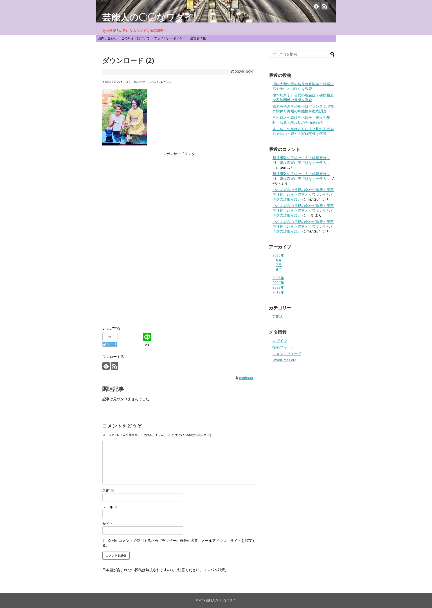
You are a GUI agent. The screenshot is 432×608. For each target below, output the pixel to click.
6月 (279, 270)
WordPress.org (284, 360)
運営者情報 (198, 38)
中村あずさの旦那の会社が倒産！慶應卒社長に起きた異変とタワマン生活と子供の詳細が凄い (303, 194)
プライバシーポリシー (170, 38)
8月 (279, 260)
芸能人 (277, 316)
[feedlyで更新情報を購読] (316, 6)
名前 (108, 490)
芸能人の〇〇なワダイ (148, 17)
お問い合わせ (107, 38)
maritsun (246, 378)
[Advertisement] (178, 188)
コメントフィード (286, 354)
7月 (279, 265)
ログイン (279, 341)
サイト (107, 524)
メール (110, 507)
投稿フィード (283, 347)
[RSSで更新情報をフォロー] (324, 6)
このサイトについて (135, 38)
